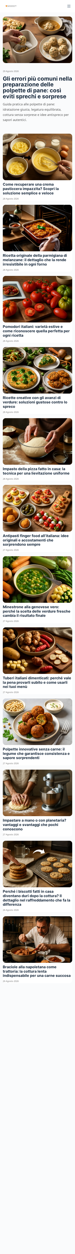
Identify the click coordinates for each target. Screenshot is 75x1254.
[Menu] (68, 6)
